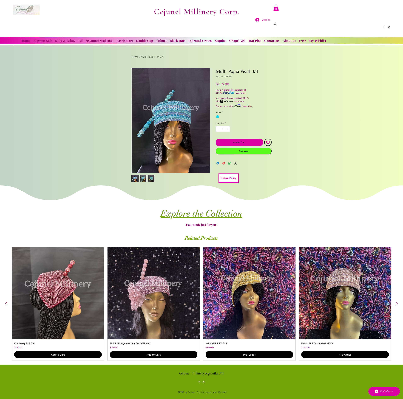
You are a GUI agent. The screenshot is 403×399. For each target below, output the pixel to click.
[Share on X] (236, 163)
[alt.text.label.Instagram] (388, 27)
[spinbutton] (223, 129)
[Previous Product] (6, 304)
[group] (201, 304)
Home (135, 56)
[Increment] (228, 129)
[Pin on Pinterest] (224, 163)
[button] (276, 8)
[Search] (275, 24)
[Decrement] (218, 129)
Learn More (240, 92)
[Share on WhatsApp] (230, 163)
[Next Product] (397, 304)
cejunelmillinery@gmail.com (201, 373)
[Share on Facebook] (218, 163)
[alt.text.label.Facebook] (384, 27)
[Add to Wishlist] (268, 142)
